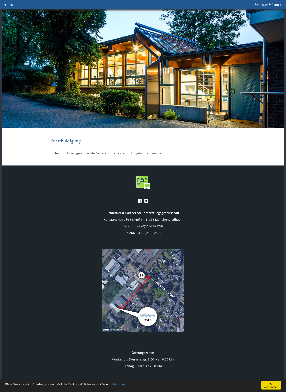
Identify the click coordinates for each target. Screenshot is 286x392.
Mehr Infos (118, 384)
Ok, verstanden (271, 385)
